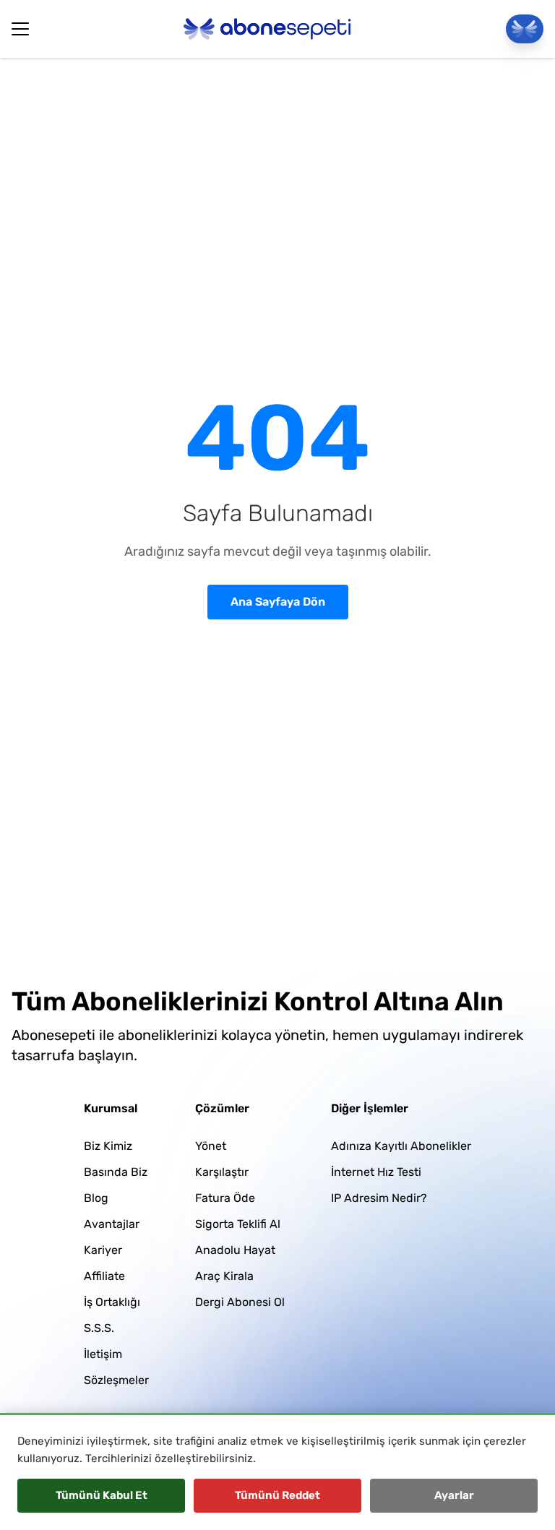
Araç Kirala (224, 1276)
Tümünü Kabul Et (101, 1495)
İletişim (103, 1354)
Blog (96, 1198)
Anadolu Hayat (235, 1250)
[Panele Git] (524, 28)
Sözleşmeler (116, 1380)
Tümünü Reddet (277, 1495)
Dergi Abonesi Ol (240, 1302)
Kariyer (103, 1250)
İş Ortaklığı (112, 1302)
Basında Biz (115, 1172)
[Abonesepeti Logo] (267, 29)
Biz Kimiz (108, 1146)
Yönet (210, 1146)
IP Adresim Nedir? (379, 1198)
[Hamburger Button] (20, 29)
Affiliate (104, 1276)
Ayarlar (454, 1495)
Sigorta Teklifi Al (237, 1224)
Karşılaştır (222, 1172)
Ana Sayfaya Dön (278, 602)
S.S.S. (99, 1328)
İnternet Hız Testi (376, 1172)
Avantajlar (111, 1224)
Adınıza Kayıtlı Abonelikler (401, 1146)
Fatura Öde (225, 1198)
